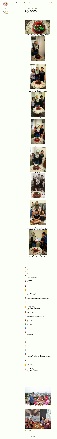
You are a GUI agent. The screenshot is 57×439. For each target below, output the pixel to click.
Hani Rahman (29, 353)
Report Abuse (4, 25)
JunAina (28, 311)
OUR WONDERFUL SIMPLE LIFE (29, 2)
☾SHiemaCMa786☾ (29, 280)
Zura (27, 345)
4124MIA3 (28, 315)
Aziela (28, 349)
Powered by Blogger (34, 436)
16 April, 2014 (30, 364)
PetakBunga (28, 289)
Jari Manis (28, 327)
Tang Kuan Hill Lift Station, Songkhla (34, 405)
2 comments (28, 431)
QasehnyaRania (29, 368)
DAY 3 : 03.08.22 (28, 430)
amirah (28, 364)
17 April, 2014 (33, 368)
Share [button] (25, 431)
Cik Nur (28, 331)
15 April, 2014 (34, 280)
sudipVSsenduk (29, 285)
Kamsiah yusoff (29, 306)
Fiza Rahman (29, 319)
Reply (27, 269)
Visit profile (5, 13)
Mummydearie (29, 297)
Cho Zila (5, 7)
